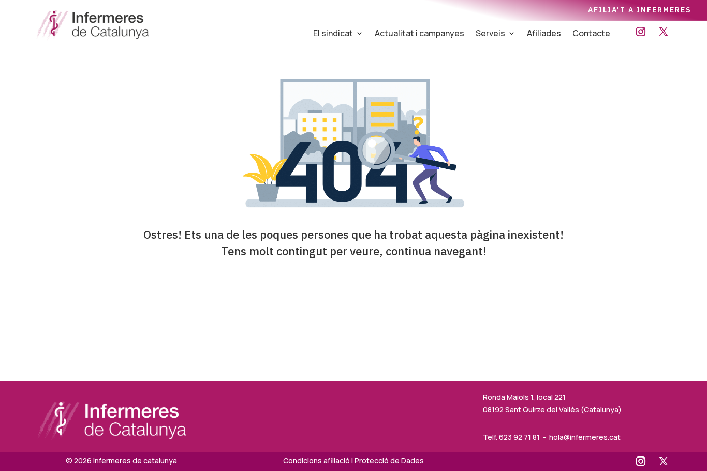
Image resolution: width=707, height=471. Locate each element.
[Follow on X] (663, 31)
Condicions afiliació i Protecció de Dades (353, 460)
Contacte (591, 34)
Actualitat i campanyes (419, 34)
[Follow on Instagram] (640, 31)
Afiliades (544, 34)
